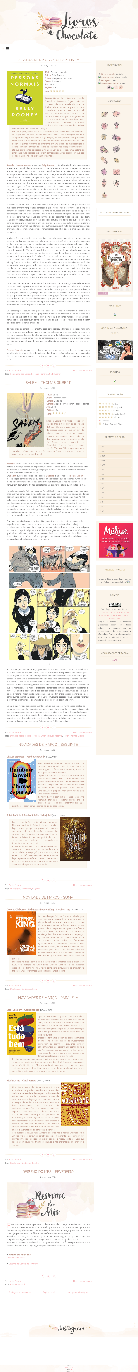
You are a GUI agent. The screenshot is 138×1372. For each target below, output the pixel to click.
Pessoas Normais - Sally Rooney (48, 60)
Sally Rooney (55, 374)
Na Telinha (104, 138)
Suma (34, 989)
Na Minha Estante (116, 172)
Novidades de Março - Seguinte (48, 744)
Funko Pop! (104, 195)
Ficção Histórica (32, 736)
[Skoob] (112, 88)
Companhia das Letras (20, 374)
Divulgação (15, 889)
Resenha (35, 374)
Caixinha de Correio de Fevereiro (23, 1264)
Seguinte (36, 889)
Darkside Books (17, 736)
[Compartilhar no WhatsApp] (54, 366)
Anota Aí (116, 161)
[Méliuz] (115, 557)
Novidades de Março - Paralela (48, 998)
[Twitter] (109, 88)
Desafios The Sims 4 (104, 184)
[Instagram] (121, 88)
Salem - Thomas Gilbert (48, 383)
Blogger (72, 1371)
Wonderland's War (16, 1257)
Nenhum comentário (82, 370)
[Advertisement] (114, 712)
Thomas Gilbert (77, 736)
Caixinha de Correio (104, 115)
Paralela (35, 1163)
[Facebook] (116, 88)
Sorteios (104, 126)
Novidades (26, 889)
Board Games (116, 138)
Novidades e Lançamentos (116, 149)
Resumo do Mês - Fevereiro (48, 1172)
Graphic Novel (47, 736)
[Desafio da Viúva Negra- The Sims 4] (115, 359)
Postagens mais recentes (20, 1292)
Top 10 (116, 184)
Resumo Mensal (17, 1284)
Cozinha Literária (104, 149)
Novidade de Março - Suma (48, 897)
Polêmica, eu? (104, 161)
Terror (66, 736)
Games (116, 126)
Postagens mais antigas (77, 1292)
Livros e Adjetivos (104, 172)
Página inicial (49, 1292)
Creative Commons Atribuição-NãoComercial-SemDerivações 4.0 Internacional (114, 615)
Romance (44, 374)
